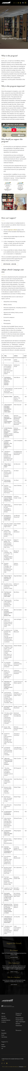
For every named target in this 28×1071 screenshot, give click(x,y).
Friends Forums (19, 1025)
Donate (2, 1044)
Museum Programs (19, 1017)
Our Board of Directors (5, 1020)
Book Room (18, 1023)
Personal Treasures (19, 1019)
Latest (3, 1030)
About (3, 1013)
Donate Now (14, 957)
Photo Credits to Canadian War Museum (10, 1066)
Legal (3, 1060)
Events (2, 1035)
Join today (14, 984)
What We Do (4, 1018)
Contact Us (3, 1022)
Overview (3, 1016)
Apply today (14, 971)
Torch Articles (4, 1037)
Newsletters (3, 1033)
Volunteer (3, 1046)
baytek (25, 1066)
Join (2, 1048)
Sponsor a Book (12, 229)
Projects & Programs (6, 36)
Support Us (4, 1042)
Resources (18, 1030)
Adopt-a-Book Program (20, 1021)
